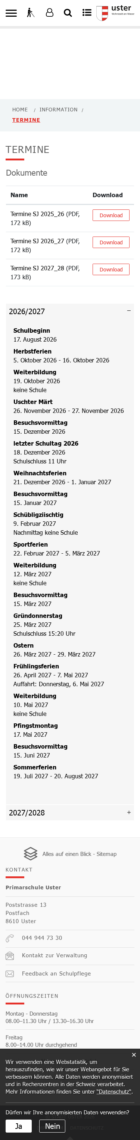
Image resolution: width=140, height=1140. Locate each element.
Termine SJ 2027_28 (37, 267)
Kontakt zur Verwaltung (54, 955)
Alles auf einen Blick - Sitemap (79, 853)
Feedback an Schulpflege (56, 973)
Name (19, 194)
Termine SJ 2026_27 (37, 240)
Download (108, 194)
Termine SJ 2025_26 (37, 213)
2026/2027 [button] (27, 311)
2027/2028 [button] (27, 812)
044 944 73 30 (42, 937)
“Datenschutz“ (114, 1091)
